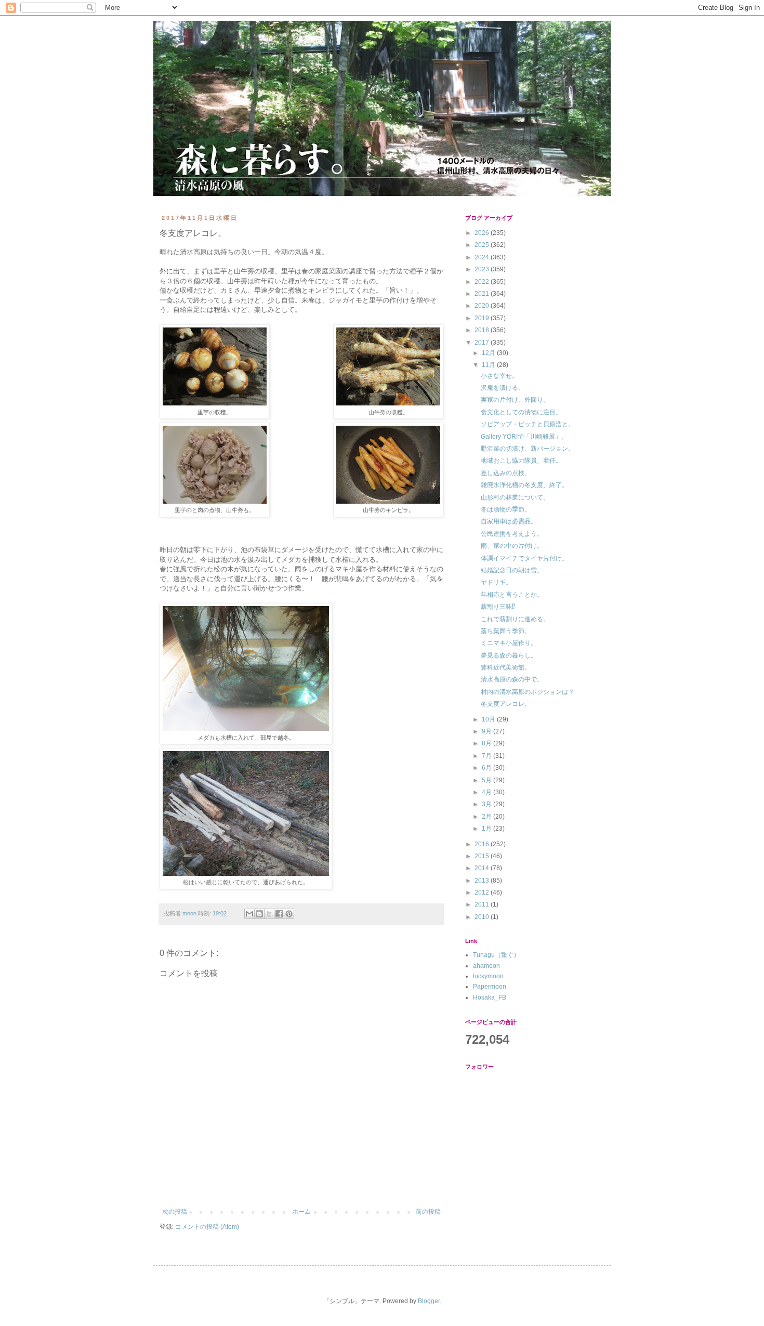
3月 (487, 804)
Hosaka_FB (489, 997)
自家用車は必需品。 (509, 521)
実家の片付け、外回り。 (515, 399)
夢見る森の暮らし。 (509, 655)
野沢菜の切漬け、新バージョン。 (527, 448)
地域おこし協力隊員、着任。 (521, 460)
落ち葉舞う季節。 (506, 631)
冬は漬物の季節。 (506, 509)
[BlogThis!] (259, 914)
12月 (489, 353)
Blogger (429, 1301)
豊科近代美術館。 (506, 667)
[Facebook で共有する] (279, 914)
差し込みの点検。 (506, 473)
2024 (483, 257)
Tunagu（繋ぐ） (496, 955)
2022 (483, 281)
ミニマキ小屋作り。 (509, 643)
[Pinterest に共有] (289, 914)
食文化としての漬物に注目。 (521, 412)
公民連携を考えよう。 (512, 533)
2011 (483, 904)
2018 (483, 330)
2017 (483, 342)
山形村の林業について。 (515, 497)
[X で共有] (269, 914)
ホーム (301, 1211)
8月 (487, 743)
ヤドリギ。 (496, 582)
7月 (487, 755)
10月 (489, 719)
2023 (483, 269)
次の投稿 (174, 1211)
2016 (483, 844)
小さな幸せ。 (499, 375)
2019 (483, 318)
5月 (487, 780)
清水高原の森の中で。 (512, 679)
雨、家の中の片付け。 (512, 545)
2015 (483, 856)
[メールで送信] (249, 914)
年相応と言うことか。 (512, 594)
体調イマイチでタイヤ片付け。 (524, 558)
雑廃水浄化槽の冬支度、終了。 (524, 485)
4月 (487, 792)
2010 (483, 917)
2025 (483, 244)
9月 (487, 731)
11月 (489, 365)
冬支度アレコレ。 (506, 703)
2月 (487, 816)
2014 (483, 868)
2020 (483, 305)
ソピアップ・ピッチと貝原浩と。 (527, 424)
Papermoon (489, 986)
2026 (483, 233)
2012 (483, 892)
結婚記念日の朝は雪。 (512, 570)
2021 (483, 293)
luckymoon (488, 976)
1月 (487, 828)
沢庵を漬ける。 (502, 387)
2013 (483, 880)
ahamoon (486, 965)
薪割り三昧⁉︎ (498, 606)
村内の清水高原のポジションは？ (527, 691)
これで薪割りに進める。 (515, 619)
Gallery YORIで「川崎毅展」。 (524, 436)
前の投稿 (428, 1211)
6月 (487, 767)
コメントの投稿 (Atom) (207, 1226)
